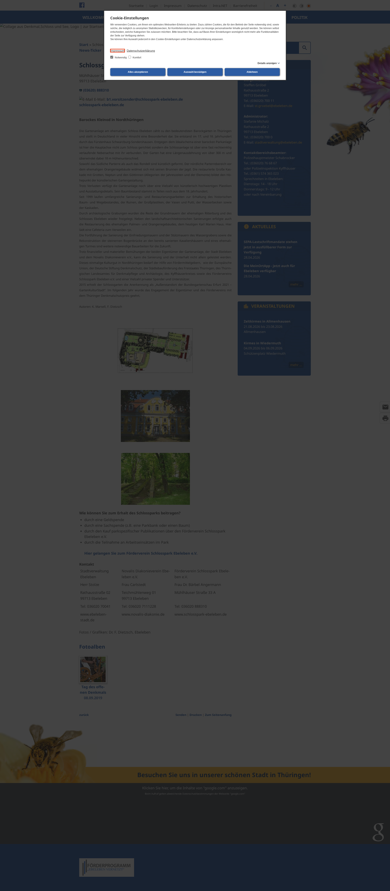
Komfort (136, 57)
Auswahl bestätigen (195, 72)
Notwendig (120, 57)
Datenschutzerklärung (141, 50)
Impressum (117, 50)
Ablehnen (252, 72)
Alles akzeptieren (138, 72)
